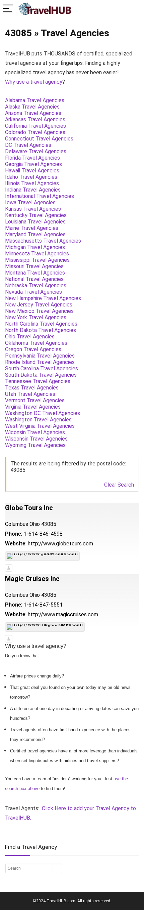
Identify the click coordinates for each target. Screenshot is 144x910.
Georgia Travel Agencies (33, 164)
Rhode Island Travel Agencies (40, 362)
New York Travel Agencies (35, 317)
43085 (48, 524)
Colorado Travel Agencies (35, 132)
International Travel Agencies (39, 196)
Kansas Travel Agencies (33, 209)
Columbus (16, 524)
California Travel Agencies (35, 126)
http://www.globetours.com (60, 543)
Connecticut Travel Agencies (39, 138)
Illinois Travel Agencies (32, 183)
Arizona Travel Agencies (33, 113)
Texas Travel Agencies (32, 387)
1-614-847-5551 (43, 605)
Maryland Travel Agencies (35, 234)
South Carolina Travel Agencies (41, 368)
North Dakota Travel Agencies (40, 330)
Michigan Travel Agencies (35, 247)
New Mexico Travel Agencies (39, 311)
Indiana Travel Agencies (33, 190)
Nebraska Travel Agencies (35, 285)
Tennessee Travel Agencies (37, 381)
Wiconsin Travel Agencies (35, 432)
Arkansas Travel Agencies (35, 119)
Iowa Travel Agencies (30, 202)
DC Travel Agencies (28, 145)
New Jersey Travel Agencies (38, 304)
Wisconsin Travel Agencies (36, 439)
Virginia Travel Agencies (33, 407)
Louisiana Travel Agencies (35, 221)
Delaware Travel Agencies (35, 151)
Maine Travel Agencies (31, 228)
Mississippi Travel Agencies (37, 260)
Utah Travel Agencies (30, 394)
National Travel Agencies (34, 279)
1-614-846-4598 (43, 534)
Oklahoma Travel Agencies (36, 343)
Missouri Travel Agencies (34, 266)
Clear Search (119, 485)
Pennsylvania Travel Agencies (40, 356)
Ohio (34, 524)
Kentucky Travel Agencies (36, 215)
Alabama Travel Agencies (34, 100)
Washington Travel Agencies (38, 419)
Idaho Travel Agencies (31, 177)
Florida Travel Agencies (32, 158)
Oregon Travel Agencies (33, 349)
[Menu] (8, 9)
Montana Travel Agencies (35, 273)
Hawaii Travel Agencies (32, 170)
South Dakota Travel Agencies (41, 375)
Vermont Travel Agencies (35, 400)
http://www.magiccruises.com (63, 614)
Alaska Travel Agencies (32, 107)
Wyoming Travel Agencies (35, 445)
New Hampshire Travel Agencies (43, 298)
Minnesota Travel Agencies (37, 253)
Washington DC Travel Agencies (42, 413)
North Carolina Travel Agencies (41, 324)
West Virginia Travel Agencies (40, 426)
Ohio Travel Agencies (30, 336)
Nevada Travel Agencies (33, 292)
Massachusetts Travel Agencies (43, 241)
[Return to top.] (8, 567)
